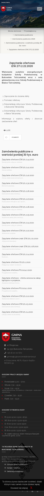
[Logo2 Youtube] (37, 491)
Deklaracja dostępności (15, 471)
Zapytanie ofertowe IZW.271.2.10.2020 (18, 296)
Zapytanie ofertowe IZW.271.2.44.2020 (18, 160)
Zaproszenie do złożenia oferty (16, 96)
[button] (13, 137)
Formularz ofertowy (12, 100)
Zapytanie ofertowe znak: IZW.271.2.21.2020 (20, 239)
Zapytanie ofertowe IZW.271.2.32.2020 (18, 183)
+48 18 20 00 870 (14, 353)
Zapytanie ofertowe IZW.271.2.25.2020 (18, 215)
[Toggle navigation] (39, 9)
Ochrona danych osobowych (17, 464)
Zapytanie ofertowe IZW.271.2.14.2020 (18, 254)
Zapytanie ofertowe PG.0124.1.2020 (17, 288)
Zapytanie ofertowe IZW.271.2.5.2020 (17, 304)
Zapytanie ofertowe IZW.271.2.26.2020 (18, 191)
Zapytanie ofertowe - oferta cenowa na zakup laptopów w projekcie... (21, 279)
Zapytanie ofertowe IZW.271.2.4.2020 (17, 312)
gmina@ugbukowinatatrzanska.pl (21, 357)
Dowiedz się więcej (19, 488)
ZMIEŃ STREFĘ (5, 2)
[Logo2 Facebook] (27, 491)
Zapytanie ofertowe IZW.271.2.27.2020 (17, 199)
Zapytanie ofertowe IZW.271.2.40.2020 (18, 175)
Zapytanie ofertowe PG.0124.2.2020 (17, 270)
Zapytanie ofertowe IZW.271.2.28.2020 (18, 207)
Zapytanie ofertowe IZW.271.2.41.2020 (18, 167)
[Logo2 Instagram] (32, 491)
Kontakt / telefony (13, 468)
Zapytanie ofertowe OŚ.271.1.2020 (16, 262)
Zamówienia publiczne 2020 (23, 39)
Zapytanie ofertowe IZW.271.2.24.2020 (18, 223)
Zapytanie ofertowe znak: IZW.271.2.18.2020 (20, 246)
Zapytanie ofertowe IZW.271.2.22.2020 (24, 49)
